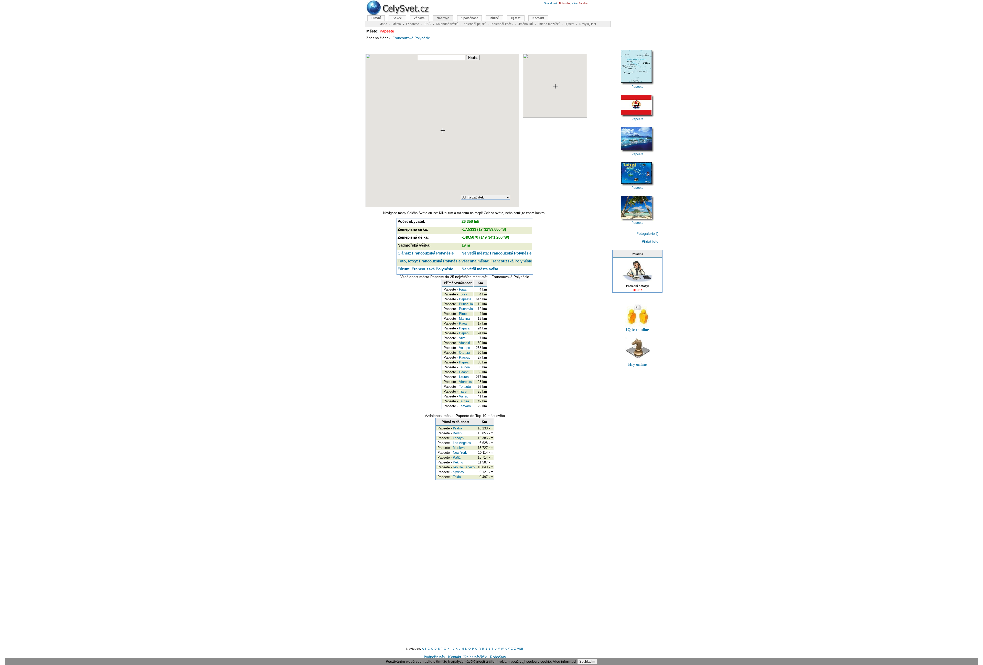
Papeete (465, 299)
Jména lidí (525, 24)
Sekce (397, 18)
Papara (464, 328)
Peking (458, 462)
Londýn (458, 438)
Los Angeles (462, 443)
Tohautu (465, 387)
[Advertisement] (564, 162)
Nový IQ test (587, 24)
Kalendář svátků (447, 24)
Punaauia (466, 304)
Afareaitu (465, 382)
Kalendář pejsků (475, 24)
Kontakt (454, 657)
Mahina (464, 318)
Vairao (463, 396)
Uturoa (464, 377)
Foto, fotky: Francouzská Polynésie (429, 261)
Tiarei (463, 391)
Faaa (462, 289)
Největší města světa (480, 269)
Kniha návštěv (475, 657)
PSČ (427, 24)
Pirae (463, 314)
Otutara (464, 352)
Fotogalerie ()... (648, 233)
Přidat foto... (651, 241)
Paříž (457, 457)
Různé (494, 18)
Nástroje (443, 18)
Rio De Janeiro (464, 467)
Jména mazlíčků (549, 24)
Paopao (464, 357)
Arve (462, 338)
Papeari (464, 362)
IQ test (515, 18)
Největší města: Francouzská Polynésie (496, 253)
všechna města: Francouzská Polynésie (497, 261)
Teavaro (465, 406)
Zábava (419, 18)
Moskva (459, 448)
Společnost (469, 18)
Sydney (458, 472)
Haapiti (464, 372)
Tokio (457, 477)
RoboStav (498, 657)
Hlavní (376, 18)
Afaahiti (464, 343)
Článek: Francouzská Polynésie (426, 253)
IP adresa (412, 24)
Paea (463, 323)
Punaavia (466, 309)
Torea (463, 294)
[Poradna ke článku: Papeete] (637, 282)
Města (396, 24)
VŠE (520, 648)
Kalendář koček (502, 24)
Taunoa (464, 367)
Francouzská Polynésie (411, 38)
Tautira (464, 401)
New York (460, 453)
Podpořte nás (434, 657)
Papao (463, 333)
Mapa (383, 24)
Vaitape (464, 348)
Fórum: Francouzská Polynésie (425, 269)
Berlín (457, 433)
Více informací (564, 661)
